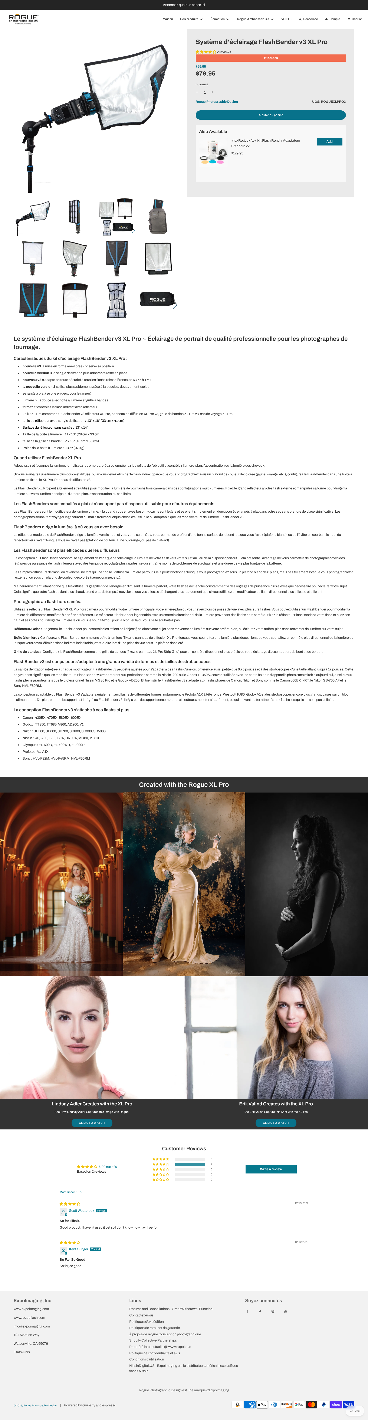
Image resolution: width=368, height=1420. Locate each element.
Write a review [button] (271, 1169)
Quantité (202, 84)
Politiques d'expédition (146, 1321)
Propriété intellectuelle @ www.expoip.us (160, 1347)
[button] (206, 52)
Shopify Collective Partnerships (153, 1340)
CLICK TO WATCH (92, 1122)
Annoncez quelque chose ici (184, 5)
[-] (197, 92)
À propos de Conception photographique (165, 1334)
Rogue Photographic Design (217, 101)
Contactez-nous (141, 1315)
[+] (212, 92)
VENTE (286, 19)
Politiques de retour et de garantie (154, 1328)
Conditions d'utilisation (146, 1359)
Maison (168, 19)
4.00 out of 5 (108, 1167)
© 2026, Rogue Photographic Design (35, 1405)
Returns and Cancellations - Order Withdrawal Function (171, 1309)
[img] (70, 1204)
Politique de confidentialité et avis (154, 1353)
